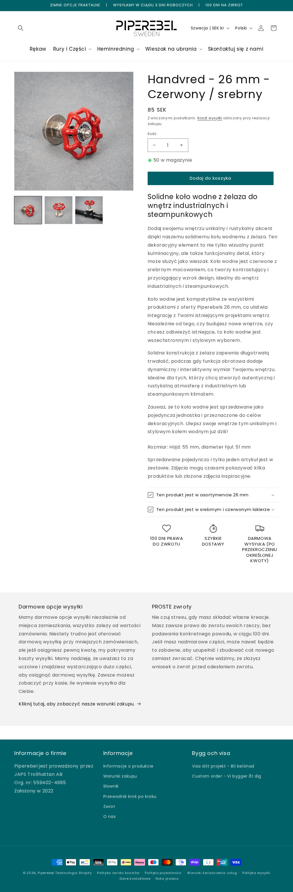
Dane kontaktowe (135, 878)
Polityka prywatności (163, 873)
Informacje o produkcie (128, 766)
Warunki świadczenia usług (212, 873)
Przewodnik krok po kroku (130, 796)
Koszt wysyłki (209, 118)
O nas (109, 816)
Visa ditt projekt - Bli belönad (223, 766)
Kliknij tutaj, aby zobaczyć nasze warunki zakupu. (77, 704)
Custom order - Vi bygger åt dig (226, 776)
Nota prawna (167, 878)
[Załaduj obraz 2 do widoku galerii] (58, 210)
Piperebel (46, 873)
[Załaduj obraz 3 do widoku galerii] (89, 210)
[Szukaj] (20, 28)
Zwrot (109, 806)
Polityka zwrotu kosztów (118, 873)
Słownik (111, 786)
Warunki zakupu (120, 776)
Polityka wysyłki (256, 873)
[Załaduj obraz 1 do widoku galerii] (28, 210)
